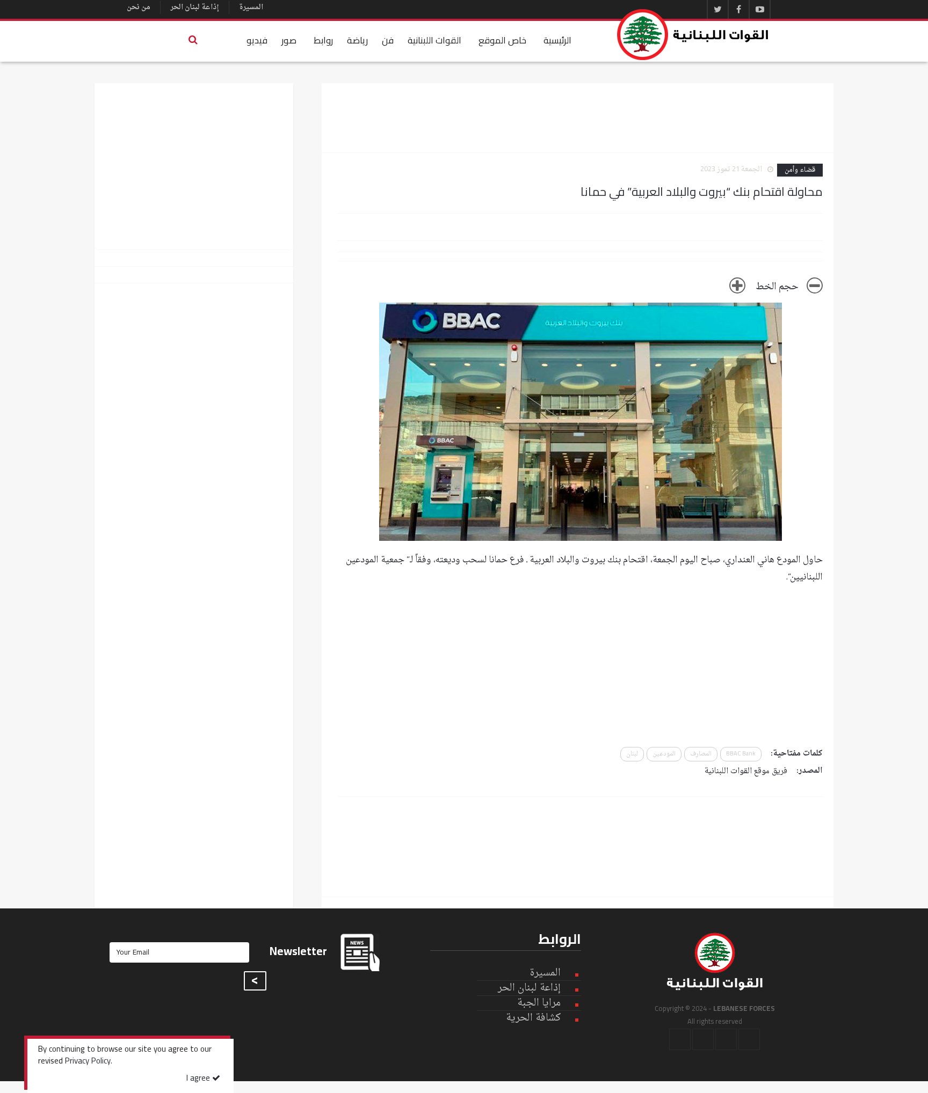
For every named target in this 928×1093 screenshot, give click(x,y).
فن (388, 40)
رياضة (357, 40)
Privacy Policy (88, 1062)
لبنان (632, 754)
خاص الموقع (502, 40)
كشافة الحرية (533, 1018)
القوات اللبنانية (434, 40)
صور (288, 40)
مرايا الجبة (539, 1003)
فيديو (257, 40)
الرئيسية (557, 40)
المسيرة (251, 7)
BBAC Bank (741, 754)
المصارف (701, 754)
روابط (323, 40)
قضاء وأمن (800, 170)
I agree (199, 1079)
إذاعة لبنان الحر (194, 7)
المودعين (664, 754)
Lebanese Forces (693, 34)
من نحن (138, 7)
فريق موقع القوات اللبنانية (746, 771)
